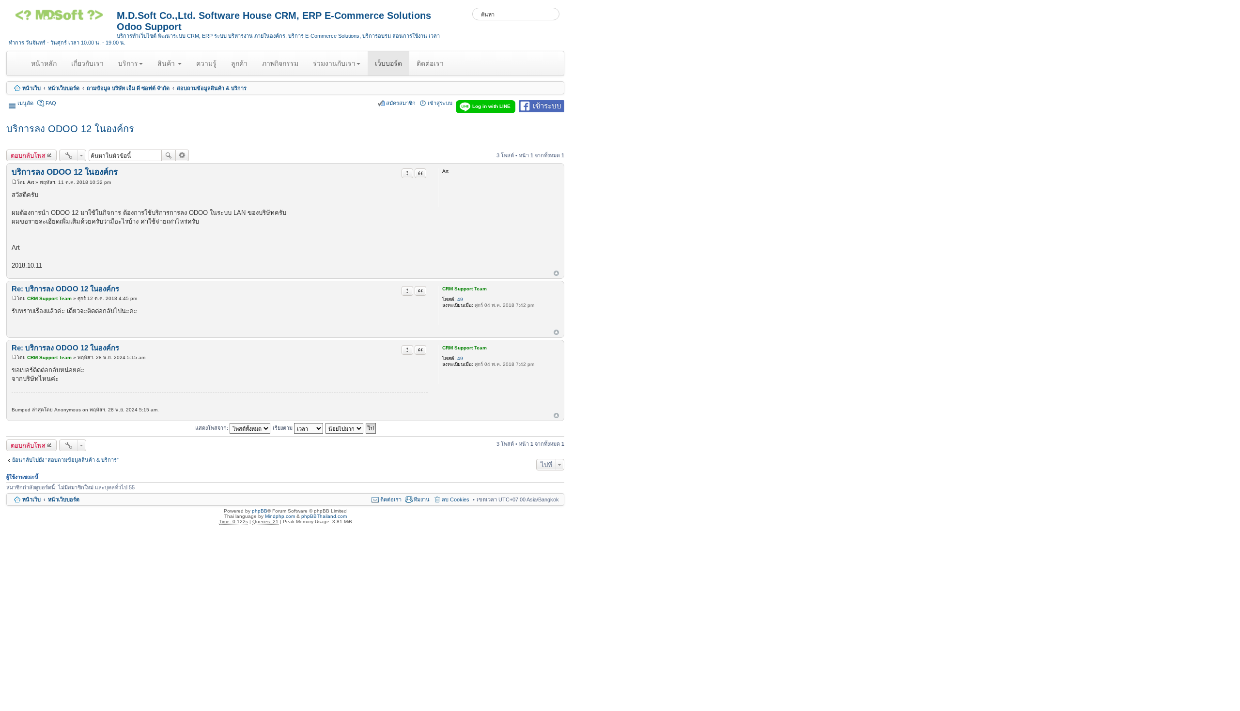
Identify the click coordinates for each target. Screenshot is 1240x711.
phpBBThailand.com (324, 516)
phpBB (259, 511)
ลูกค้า (239, 63)
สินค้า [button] (167, 63)
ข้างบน (556, 274)
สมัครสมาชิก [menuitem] (401, 103)
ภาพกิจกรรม (280, 63)
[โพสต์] (14, 182)
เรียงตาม (283, 427)
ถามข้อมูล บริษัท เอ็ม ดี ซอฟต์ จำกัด (128, 88)
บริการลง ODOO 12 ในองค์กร (70, 128)
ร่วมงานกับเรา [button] (334, 63)
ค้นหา (168, 155)
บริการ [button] (128, 63)
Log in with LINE (491, 106)
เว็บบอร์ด (388, 63)
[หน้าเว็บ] (63, 18)
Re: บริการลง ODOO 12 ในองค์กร (65, 289)
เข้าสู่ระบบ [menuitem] (440, 103)
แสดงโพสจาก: (212, 427)
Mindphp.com (280, 516)
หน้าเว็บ (31, 88)
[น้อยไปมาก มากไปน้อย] (345, 427)
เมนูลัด (25, 103)
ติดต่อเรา (430, 63)
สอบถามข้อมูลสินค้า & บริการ (212, 88)
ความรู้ (206, 63)
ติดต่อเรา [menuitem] (391, 499)
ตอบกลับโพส (28, 155)
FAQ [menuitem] (51, 103)
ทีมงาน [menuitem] (422, 499)
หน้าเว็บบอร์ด (63, 88)
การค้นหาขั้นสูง (182, 155)
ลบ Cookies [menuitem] (455, 499)
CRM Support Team (464, 288)
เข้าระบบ (547, 105)
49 (460, 299)
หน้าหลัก (45, 67)
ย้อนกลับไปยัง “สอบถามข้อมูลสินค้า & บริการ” (65, 460)
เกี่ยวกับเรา (87, 63)
